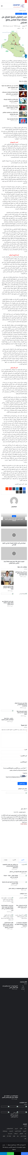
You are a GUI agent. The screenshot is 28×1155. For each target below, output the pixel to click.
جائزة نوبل (11, 1131)
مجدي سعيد (10, 1133)
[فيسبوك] (24, 488)
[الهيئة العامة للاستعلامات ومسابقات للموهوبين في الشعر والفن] (23, 94)
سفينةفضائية (5, 1131)
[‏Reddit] (7, 488)
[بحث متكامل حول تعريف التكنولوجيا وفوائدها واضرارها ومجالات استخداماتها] (23, 866)
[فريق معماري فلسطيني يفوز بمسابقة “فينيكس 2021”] (7, 578)
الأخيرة (14, 859)
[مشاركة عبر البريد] (20, 492)
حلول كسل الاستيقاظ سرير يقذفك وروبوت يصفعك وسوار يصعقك (7, 602)
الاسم (25, 749)
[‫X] (20, 488)
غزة (25, 1133)
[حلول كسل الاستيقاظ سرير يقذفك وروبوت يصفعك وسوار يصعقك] (7, 596)
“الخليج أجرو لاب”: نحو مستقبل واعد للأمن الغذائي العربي (10, 987)
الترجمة (16, 1128)
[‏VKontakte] (24, 492)
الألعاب (21, 1128)
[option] (14, 518)
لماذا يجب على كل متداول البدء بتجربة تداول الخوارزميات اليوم (10, 87)
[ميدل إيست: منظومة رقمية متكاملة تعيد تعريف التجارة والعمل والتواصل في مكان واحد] (7, 900)
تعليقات (5, 859)
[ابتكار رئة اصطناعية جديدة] (23, 120)
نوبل (18, 1135)
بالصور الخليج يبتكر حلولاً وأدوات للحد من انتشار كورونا (22, 712)
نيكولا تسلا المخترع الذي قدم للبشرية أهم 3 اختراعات (10, 883)
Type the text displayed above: (13, 777)
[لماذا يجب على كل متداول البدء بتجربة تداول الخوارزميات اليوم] (23, 87)
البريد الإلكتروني (23, 755)
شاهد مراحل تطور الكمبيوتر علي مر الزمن (18, 872)
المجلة (20, 10)
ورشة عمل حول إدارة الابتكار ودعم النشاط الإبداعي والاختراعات (21, 704)
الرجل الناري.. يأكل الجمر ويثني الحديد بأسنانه (14, 520)
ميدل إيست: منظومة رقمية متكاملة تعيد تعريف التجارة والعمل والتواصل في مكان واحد (7, 908)
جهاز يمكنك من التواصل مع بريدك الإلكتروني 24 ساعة (11, 100)
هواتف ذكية (9, 1135)
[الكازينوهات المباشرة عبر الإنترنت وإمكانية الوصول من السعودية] (21, 917)
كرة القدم (16, 1133)
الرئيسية (24, 10)
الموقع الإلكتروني (23, 761)
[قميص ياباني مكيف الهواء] (23, 1115)
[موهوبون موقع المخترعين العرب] (18, 6)
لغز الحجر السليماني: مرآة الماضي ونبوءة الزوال (21, 906)
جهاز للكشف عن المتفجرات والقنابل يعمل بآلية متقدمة (10, 113)
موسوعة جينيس (23, 1135)
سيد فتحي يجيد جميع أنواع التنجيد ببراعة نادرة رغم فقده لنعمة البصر (21, 573)
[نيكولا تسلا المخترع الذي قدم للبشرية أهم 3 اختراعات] (23, 884)
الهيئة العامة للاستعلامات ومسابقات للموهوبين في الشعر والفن (10, 93)
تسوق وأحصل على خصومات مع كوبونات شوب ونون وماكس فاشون (10, 1096)
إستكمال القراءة (23, 823)
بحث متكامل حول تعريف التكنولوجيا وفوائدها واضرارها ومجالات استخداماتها (10, 866)
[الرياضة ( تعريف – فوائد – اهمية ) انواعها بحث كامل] (23, 877)
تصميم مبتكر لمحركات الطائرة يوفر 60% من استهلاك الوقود (10, 107)
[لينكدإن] (17, 488)
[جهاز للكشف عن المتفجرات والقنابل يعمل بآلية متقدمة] (23, 114)
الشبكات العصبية (18, 1131)
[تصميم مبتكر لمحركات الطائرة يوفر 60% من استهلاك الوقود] (23, 107)
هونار (25, 1138)
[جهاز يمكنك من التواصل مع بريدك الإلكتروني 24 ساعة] (23, 101)
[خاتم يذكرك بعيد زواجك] (14, 1115)
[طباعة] (17, 492)
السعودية (24, 1131)
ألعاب (25, 1128)
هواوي (4, 1135)
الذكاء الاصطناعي (10, 1128)
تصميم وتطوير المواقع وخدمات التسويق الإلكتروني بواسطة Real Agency (14, 1147)
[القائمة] (2, 6)
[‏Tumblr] (13, 488)
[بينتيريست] (10, 488)
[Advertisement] (14, 841)
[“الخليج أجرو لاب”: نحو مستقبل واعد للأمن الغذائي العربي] (23, 1039)
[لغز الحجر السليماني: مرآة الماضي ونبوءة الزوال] (21, 900)
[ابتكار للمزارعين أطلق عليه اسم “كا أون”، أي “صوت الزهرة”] (5, 1116)
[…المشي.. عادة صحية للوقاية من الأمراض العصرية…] (7, 713)
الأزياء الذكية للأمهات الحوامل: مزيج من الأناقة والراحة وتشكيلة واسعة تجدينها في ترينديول (8, 925)
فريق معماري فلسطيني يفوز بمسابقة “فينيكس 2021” (8, 587)
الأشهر (22, 859)
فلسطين (21, 1133)
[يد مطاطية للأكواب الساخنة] (5, 1108)
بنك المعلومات (19, 13)
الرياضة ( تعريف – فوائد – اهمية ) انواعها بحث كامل (11, 876)
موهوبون (23, 25)
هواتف (14, 1135)
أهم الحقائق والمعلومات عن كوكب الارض (18, 888)
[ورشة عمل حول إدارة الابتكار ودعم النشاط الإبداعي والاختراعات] (21, 647)
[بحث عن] (26, 6)
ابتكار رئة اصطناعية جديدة (12, 119)
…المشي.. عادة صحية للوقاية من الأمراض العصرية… (7, 719)
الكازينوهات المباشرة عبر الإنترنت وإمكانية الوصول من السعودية (21, 924)
